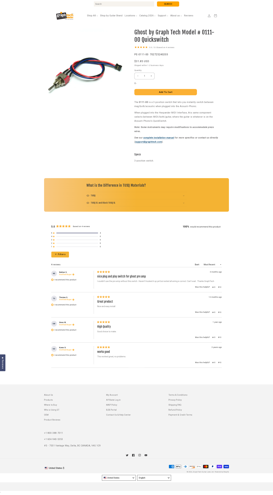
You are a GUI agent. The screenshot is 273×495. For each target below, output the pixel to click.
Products (48, 400)
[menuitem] (92, 15)
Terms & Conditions (178, 395)
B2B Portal (111, 410)
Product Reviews (52, 420)
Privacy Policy (175, 400)
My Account (112, 395)
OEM (46, 415)
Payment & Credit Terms (180, 415)
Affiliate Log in (113, 400)
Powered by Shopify (222, 472)
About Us (48, 395)
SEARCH (168, 4)
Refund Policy (175, 410)
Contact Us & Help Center (118, 415)
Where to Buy (50, 405)
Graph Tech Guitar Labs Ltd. (203, 472)
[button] (215, 16)
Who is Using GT (52, 410)
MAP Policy (111, 405)
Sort (197, 264)
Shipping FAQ (174, 405)
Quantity (137, 70)
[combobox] (124, 4)
